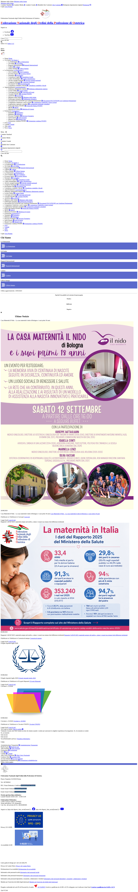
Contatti (9, 753)
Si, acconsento (5, 733)
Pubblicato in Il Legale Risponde (19, 681)
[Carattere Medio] (24, 5)
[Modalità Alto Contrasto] (1, 146)
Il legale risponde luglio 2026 (9, 643)
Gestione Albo (15, 757)
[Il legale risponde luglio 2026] (69, 659)
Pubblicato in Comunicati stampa (20, 638)
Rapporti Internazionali (7, 261)
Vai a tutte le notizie (6, 729)
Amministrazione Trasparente (29, 745)
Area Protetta (8, 6)
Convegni (27, 517)
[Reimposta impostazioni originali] (1, 149)
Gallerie (3, 271)
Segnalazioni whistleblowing (28, 760)
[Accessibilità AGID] (29, 845)
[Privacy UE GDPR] (29, 827)
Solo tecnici (4, 737)
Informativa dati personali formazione (34, 875)
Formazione (13, 750)
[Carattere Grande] (36, 5)
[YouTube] (12, 35)
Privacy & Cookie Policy (23, 866)
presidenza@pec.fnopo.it (28, 785)
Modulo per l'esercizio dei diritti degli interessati (43, 882)
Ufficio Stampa (5, 280)
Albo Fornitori (15, 748)
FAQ (7, 752)
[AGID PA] (43, 863)
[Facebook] (12, 32)
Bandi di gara (15, 747)
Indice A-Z (11, 43)
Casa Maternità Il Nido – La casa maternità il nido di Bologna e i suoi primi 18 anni (25, 320)
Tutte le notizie (17, 729)
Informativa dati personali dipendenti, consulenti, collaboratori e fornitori (65, 879)
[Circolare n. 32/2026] (69, 702)
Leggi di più (4, 520)
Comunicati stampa (36, 638)
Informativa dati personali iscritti (29, 872)
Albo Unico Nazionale (23, 755)
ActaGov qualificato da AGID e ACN (103, 887)
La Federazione (5, 241)
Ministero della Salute (20, 1)
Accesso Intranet (17, 759)
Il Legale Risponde (35, 681)
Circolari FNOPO (34, 724)
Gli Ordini (4, 251)
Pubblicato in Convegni (17, 517)
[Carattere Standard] (12, 5)
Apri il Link (4, 890)
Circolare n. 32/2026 (7, 686)
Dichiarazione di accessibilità (26, 869)
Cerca (2, 38)
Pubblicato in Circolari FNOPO (19, 724)
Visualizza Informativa (23, 739)
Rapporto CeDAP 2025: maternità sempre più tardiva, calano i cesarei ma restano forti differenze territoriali (32, 522)
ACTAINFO (41, 887)
